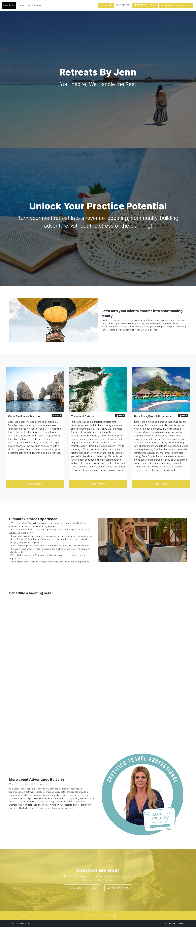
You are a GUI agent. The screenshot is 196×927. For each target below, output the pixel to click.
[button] (24, 5)
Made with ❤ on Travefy (175, 923)
